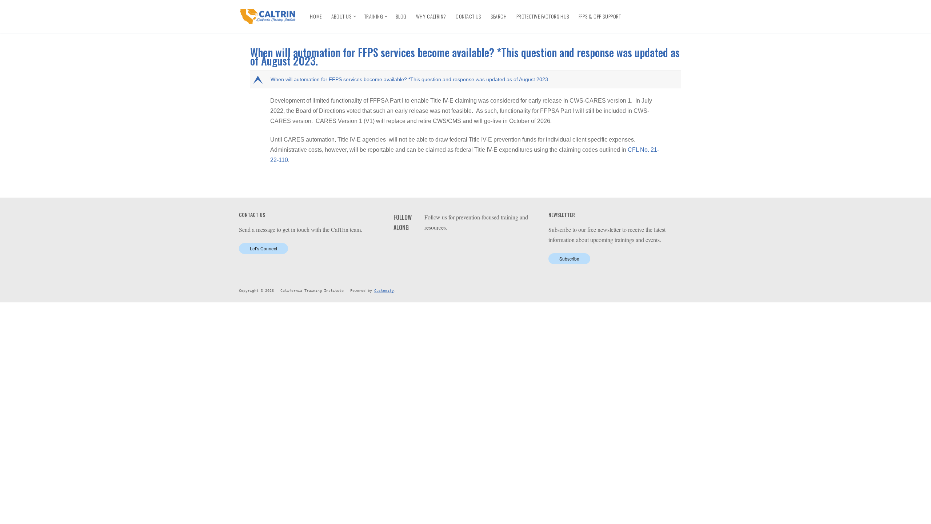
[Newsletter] (651, 22)
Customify (384, 291)
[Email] (638, 22)
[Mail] (474, 245)
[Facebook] (637, 10)
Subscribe (569, 258)
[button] (466, 80)
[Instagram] (677, 10)
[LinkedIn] (650, 10)
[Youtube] (664, 10)
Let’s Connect (263, 248)
